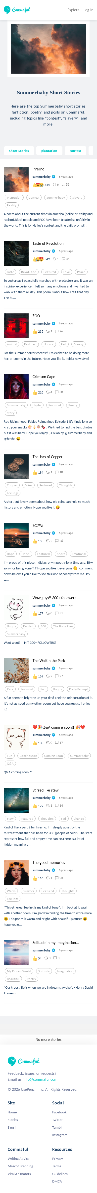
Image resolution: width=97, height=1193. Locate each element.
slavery (77, 197)
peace (81, 272)
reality (11, 205)
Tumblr (57, 1127)
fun (43, 689)
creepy (79, 344)
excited (28, 626)
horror (49, 344)
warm (11, 891)
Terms (56, 1166)
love (66, 272)
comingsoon (28, 756)
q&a (10, 763)
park (10, 689)
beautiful (13, 979)
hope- (26, 554)
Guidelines (60, 1174)
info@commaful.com (40, 1079)
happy (11, 626)
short (61, 554)
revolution (28, 272)
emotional (79, 554)
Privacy (57, 1158)
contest (75, 150)
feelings (12, 493)
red (63, 344)
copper (12, 485)
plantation (49, 150)
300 (43, 626)
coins (28, 485)
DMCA (57, 1181)
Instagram (59, 1135)
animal (12, 344)
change (79, 818)
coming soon (53, 756)
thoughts (65, 485)
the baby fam (63, 626)
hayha (37, 405)
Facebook (59, 1112)
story (10, 413)
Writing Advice (18, 1158)
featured (50, 272)
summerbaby (56, 197)
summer (29, 891)
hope (10, 554)
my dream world (19, 971)
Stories (13, 1119)
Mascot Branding (20, 1166)
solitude (44, 971)
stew (10, 818)
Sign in (12, 1127)
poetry (73, 405)
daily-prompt (78, 689)
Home (12, 1112)
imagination (65, 971)
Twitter (57, 1119)
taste (10, 272)
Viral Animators (19, 1174)
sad (63, 818)
